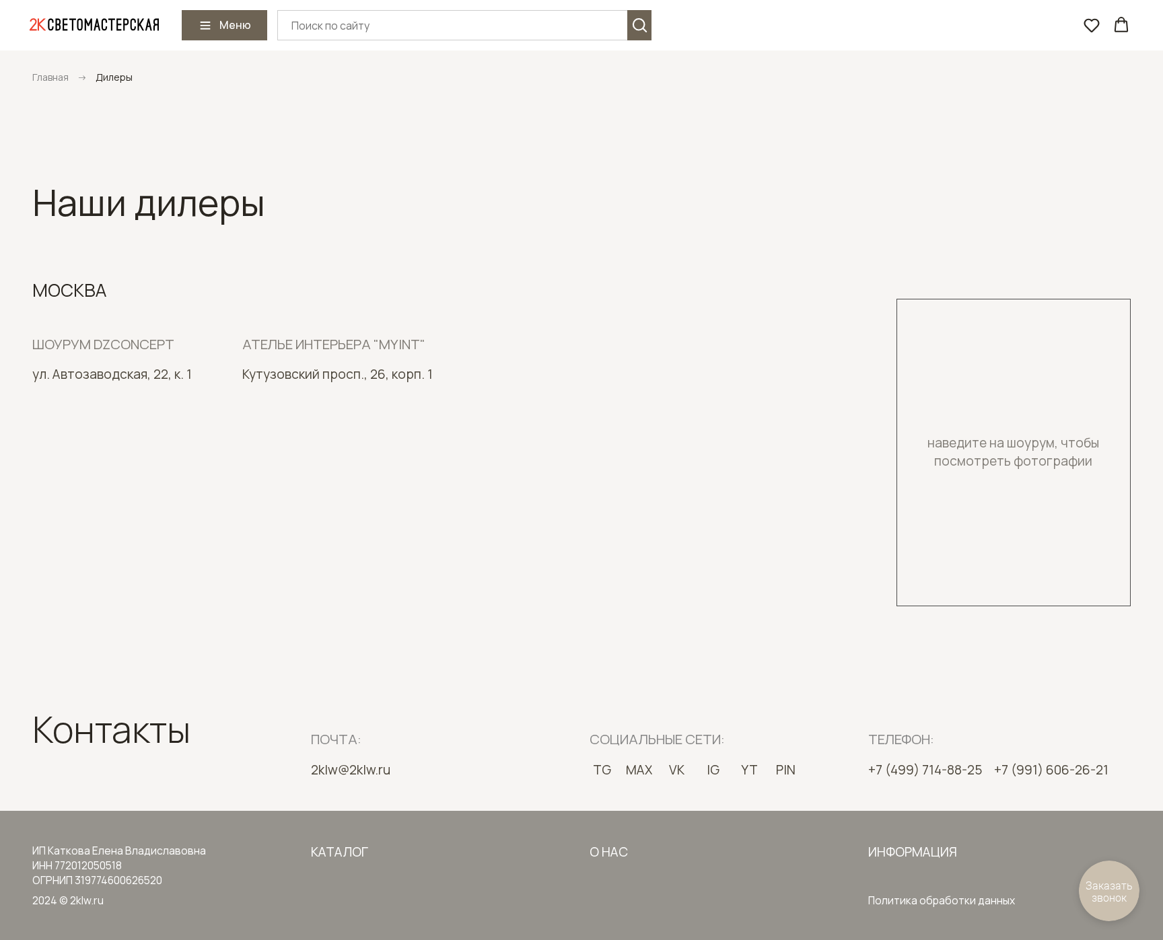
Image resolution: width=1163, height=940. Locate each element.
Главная (50, 77)
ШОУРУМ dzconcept (103, 343)
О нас (609, 852)
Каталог (339, 852)
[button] (1092, 25)
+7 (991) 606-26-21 (1051, 770)
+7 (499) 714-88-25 (925, 770)
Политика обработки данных (941, 900)
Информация (912, 852)
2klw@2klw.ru (350, 770)
